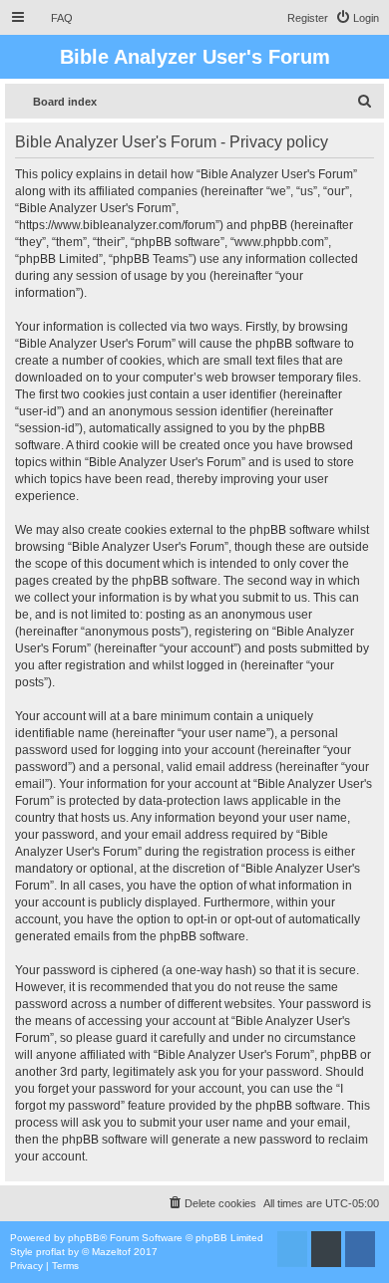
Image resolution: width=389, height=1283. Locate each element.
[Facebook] (360, 1249)
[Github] (326, 1249)
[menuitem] (53, 18)
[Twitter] (292, 1249)
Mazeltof (111, 1251)
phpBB (84, 1237)
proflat (50, 1251)
